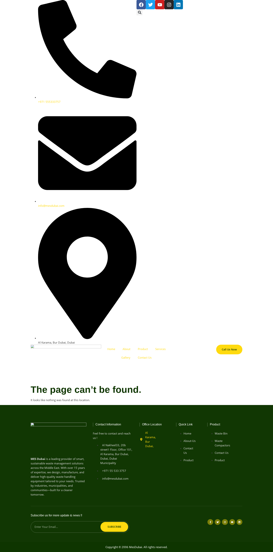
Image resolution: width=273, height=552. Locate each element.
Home (111, 349)
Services (160, 349)
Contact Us (145, 357)
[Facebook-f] (210, 522)
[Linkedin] (178, 4)
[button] (139, 12)
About (126, 349)
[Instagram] (169, 4)
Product (143, 349)
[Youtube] (232, 522)
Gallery (125, 357)
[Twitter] (217, 522)
